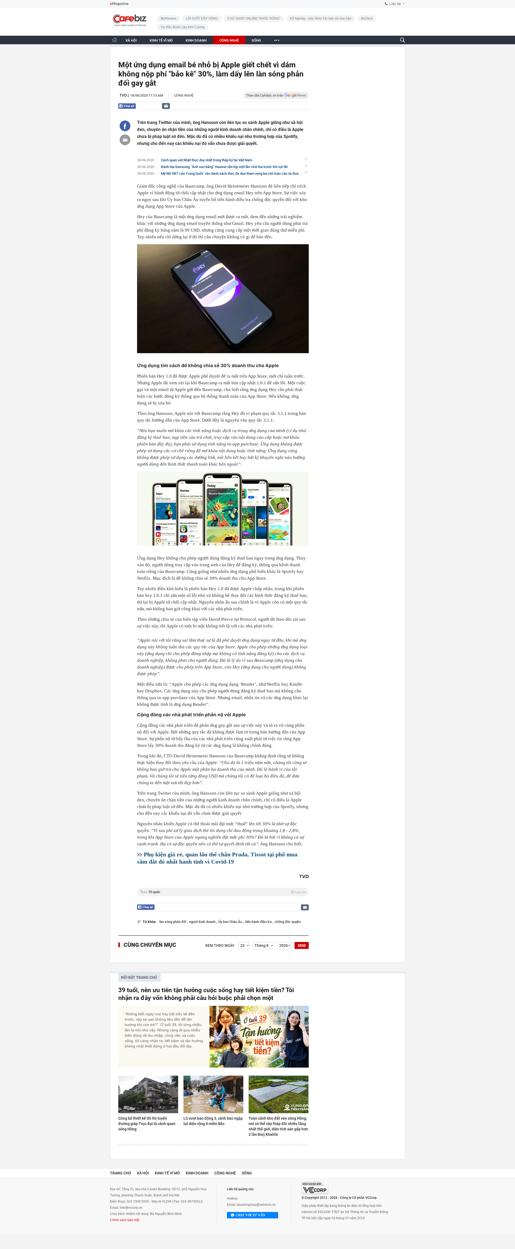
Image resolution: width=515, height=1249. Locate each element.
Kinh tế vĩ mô (167, 1173)
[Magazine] (119, 4)
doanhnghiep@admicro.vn (256, 1205)
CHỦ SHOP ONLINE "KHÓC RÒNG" (253, 18)
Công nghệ (183, 95)
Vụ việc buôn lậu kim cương (183, 27)
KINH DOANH (196, 40)
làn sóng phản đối (173, 922)
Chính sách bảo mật (124, 1220)
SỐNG (256, 40)
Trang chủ (120, 1173)
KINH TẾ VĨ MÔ (161, 40)
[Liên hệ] (166, 106)
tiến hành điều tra (259, 922)
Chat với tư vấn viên (250, 1215)
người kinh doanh (202, 922)
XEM (302, 945)
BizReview (168, 18)
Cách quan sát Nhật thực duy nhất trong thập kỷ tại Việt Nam (206, 160)
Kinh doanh (197, 1173)
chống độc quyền (288, 922)
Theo (223, 892)
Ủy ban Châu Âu (230, 922)
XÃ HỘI (131, 40)
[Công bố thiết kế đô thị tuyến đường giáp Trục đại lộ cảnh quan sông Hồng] (148, 1094)
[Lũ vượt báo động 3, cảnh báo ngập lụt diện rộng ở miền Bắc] (213, 1094)
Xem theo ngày (219, 945)
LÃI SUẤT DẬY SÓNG (202, 18)
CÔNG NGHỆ (229, 40)
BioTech (367, 18)
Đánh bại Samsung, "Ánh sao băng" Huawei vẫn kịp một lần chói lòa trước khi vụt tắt (224, 167)
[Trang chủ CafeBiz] (114, 40)
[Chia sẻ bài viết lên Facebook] (125, 125)
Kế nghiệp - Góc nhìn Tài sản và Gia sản (320, 18)
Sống (247, 1173)
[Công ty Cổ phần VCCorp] (314, 1188)
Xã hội (143, 1173)
